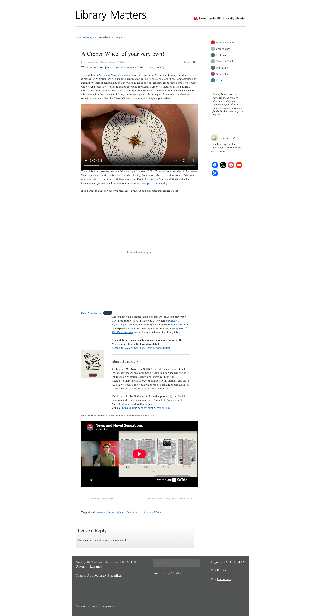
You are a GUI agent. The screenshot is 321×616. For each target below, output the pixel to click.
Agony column (105, 512)
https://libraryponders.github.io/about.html (146, 407)
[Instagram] (231, 165)
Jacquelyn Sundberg (97, 62)
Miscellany (187, 62)
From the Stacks (225, 60)
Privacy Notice (107, 606)
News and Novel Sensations (115, 75)
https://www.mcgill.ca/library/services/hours (144, 347)
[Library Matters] (111, 14)
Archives (159, 573)
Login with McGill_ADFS (228, 562)
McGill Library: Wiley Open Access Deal (168, 498)
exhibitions (146, 512)
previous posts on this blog (152, 183)
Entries (221, 570)
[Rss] (215, 173)
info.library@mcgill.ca (107, 575)
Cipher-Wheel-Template (91, 312)
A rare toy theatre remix (101, 498)
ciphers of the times (127, 512)
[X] (223, 165)
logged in (98, 540)
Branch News (223, 48)
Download (107, 312)
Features (221, 54)
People (220, 79)
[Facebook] (215, 165)
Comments (224, 579)
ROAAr (158, 512)
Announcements (225, 41)
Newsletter (222, 73)
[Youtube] (239, 165)
